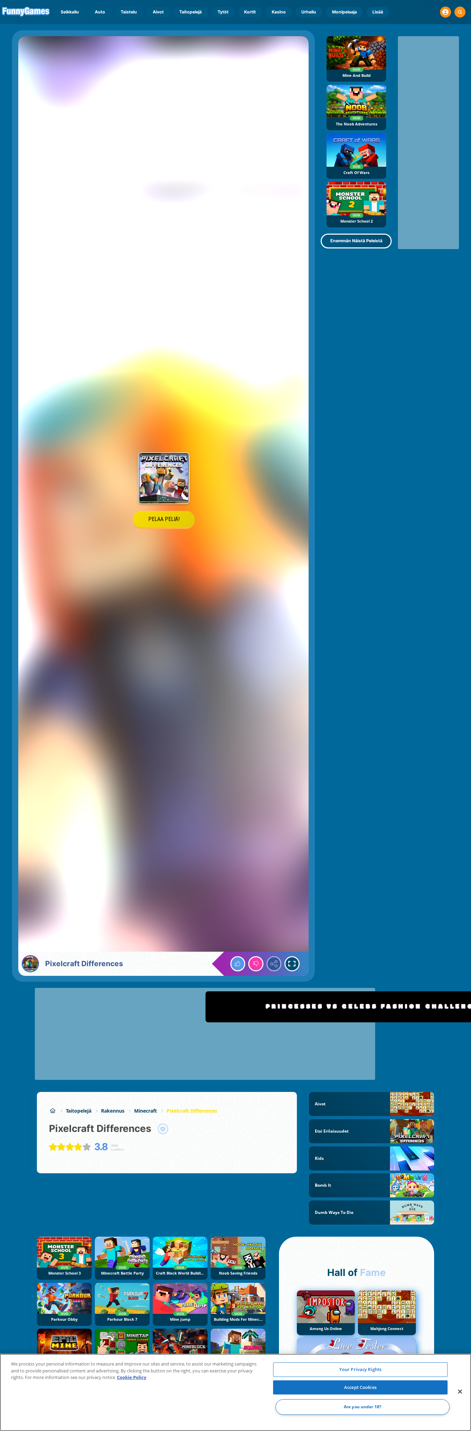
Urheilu (308, 11)
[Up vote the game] (237, 963)
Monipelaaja (344, 11)
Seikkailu (70, 11)
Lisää (377, 11)
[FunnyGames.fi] (52, 1110)
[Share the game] (274, 963)
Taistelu (129, 11)
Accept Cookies (360, 1387)
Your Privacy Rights (360, 1369)
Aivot (158, 11)
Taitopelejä (190, 11)
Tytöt (223, 11)
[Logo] (26, 12)
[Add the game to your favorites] (163, 1128)
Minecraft (145, 1110)
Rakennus (112, 1110)
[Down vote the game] (255, 963)
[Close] (460, 1391)
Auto (100, 11)
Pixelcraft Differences (192, 1110)
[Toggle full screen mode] (292, 963)
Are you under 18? (362, 1407)
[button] (445, 12)
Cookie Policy (131, 1377)
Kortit (250, 11)
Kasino (279, 11)
